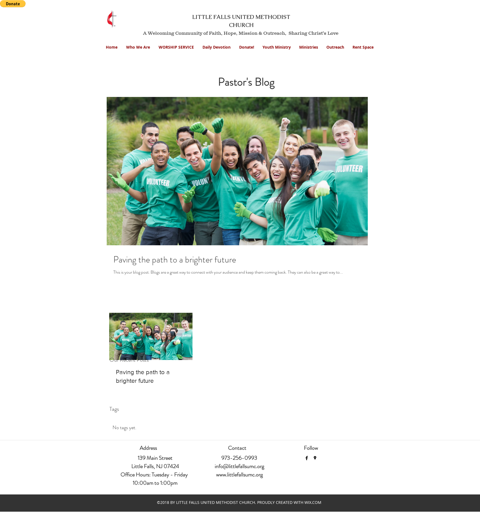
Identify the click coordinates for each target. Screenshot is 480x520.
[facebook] (306, 458)
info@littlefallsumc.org (239, 466)
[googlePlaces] (315, 458)
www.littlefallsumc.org (239, 475)
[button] (276, 47)
